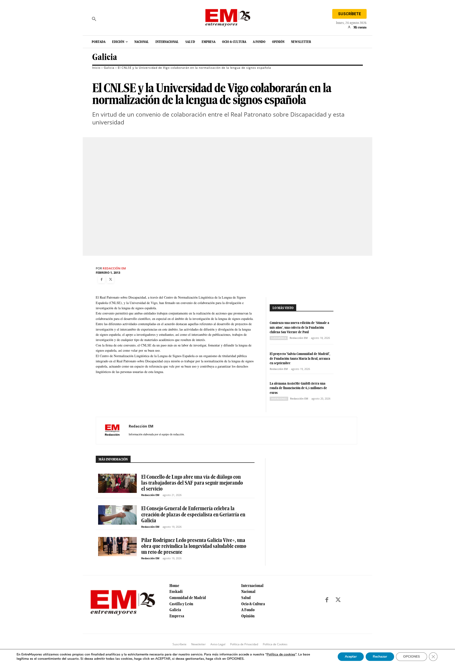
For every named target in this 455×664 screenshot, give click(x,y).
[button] (94, 19)
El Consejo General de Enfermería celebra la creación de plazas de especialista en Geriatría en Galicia (193, 514)
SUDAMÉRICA (278, 338)
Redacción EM (114, 268)
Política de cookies (281, 654)
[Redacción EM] (112, 430)
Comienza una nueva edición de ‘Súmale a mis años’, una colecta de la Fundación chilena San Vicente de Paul (299, 327)
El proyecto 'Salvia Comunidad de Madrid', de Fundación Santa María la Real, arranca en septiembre (300, 358)
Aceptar (351, 656)
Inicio (96, 68)
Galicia (104, 57)
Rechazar (380, 656)
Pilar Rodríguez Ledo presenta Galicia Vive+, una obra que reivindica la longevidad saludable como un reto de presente (193, 546)
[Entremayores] (227, 17)
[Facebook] (101, 279)
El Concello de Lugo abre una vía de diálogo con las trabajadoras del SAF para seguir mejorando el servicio (192, 483)
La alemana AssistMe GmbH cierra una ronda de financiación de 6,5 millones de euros (298, 388)
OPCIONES (411, 656)
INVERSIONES (279, 398)
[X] (110, 279)
